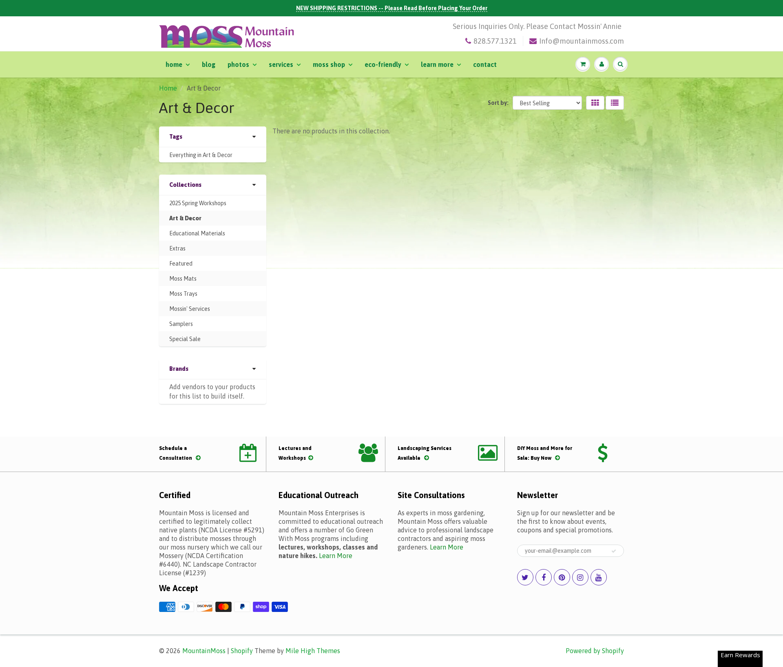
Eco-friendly (383, 64)
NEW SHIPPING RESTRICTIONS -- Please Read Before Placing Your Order (391, 8)
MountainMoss (204, 650)
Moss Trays (183, 293)
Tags (175, 136)
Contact (485, 64)
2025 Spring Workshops (197, 203)
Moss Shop (329, 64)
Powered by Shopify (595, 650)
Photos (238, 64)
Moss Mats (183, 278)
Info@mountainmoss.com (581, 41)
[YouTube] (599, 577)
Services (281, 64)
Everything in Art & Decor (200, 155)
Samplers (181, 324)
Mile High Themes (312, 650)
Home (174, 64)
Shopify (242, 650)
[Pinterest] (562, 577)
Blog (208, 64)
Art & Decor (185, 218)
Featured (180, 263)
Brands (178, 369)
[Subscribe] (614, 551)
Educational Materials (197, 233)
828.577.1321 (495, 41)
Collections (185, 185)
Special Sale (185, 339)
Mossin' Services (189, 309)
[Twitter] (525, 577)
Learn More (437, 64)
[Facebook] (543, 577)
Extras (177, 248)
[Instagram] (580, 577)
